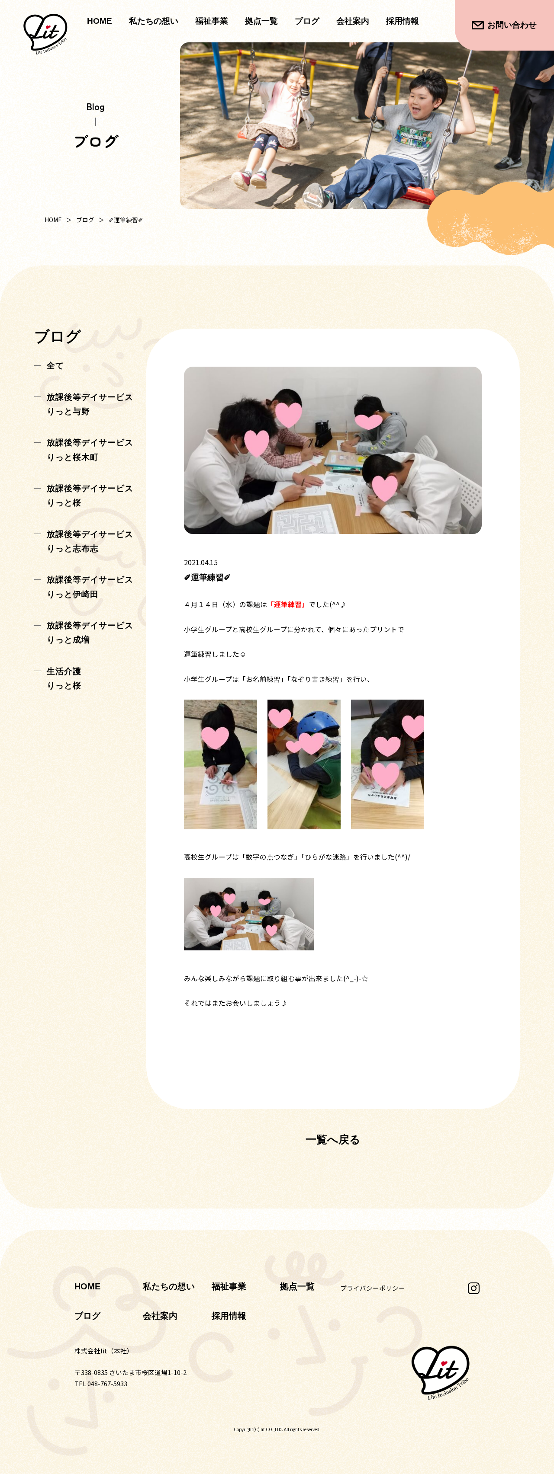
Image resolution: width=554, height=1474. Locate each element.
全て (55, 365)
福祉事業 (229, 1286)
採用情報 (402, 21)
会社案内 (352, 21)
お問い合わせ (512, 24)
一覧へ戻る (333, 1139)
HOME (99, 21)
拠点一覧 (261, 21)
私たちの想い (153, 21)
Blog (95, 106)
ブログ (307, 21)
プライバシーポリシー (372, 1287)
